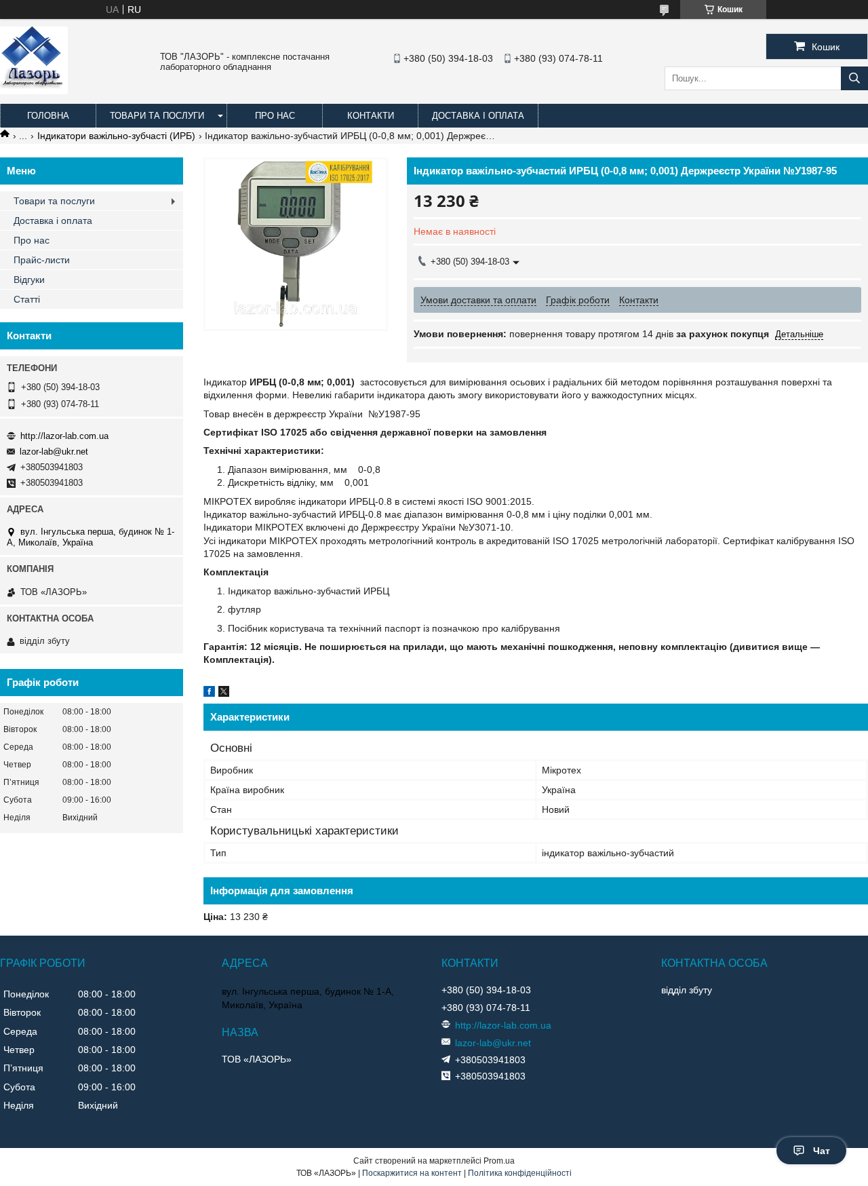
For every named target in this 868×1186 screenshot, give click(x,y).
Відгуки (29, 279)
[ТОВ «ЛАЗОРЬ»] (34, 90)
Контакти (370, 116)
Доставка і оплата (478, 116)
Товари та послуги (157, 116)
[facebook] (209, 693)
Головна (48, 116)
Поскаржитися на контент (412, 1173)
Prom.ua (499, 1161)
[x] (223, 693)
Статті (27, 299)
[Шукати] (854, 78)
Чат (821, 1150)
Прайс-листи (42, 259)
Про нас (275, 116)
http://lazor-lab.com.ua (64, 436)
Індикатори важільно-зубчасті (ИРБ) (116, 135)
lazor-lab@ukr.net (54, 451)
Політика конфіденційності (520, 1173)
